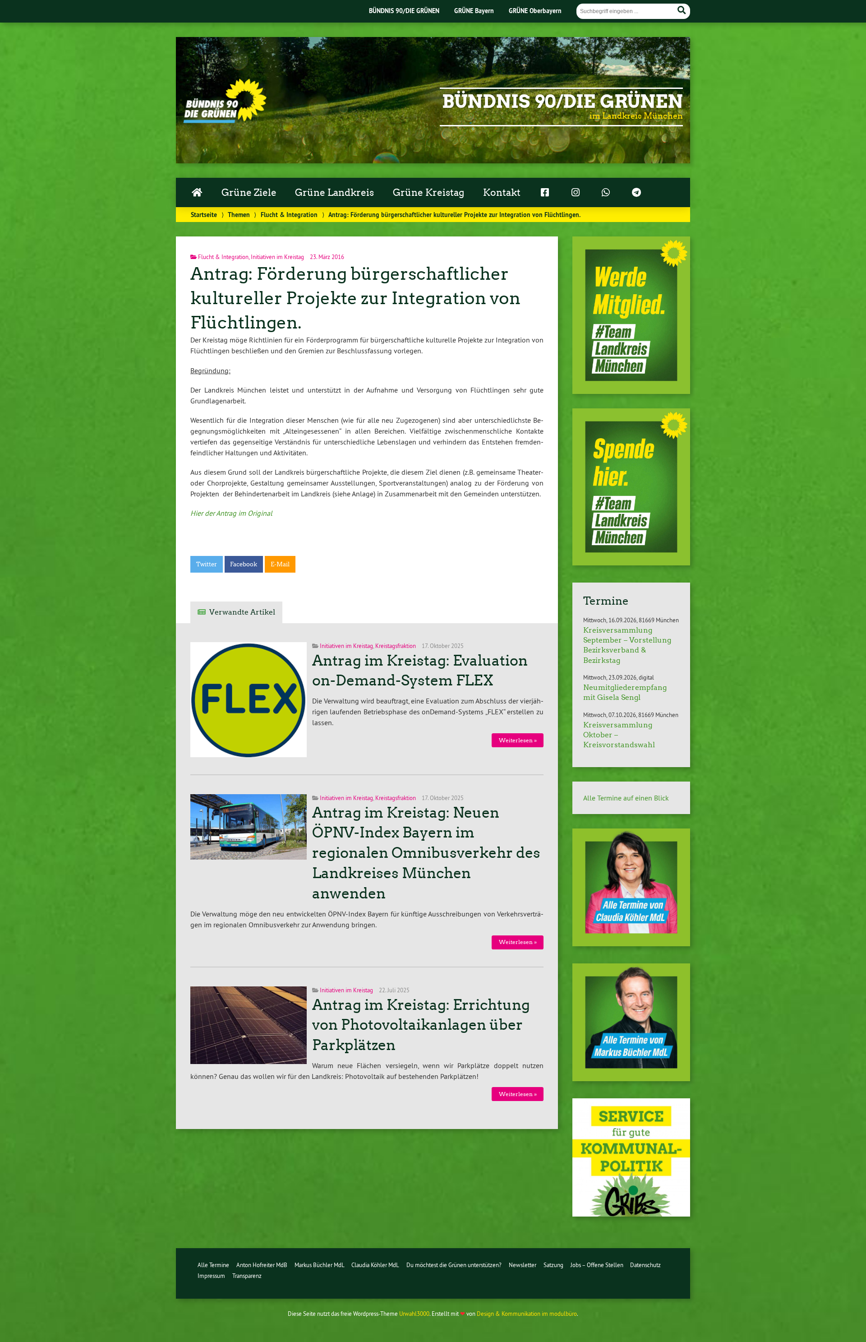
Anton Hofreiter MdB (261, 1264)
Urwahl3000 (414, 1313)
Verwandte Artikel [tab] (242, 612)
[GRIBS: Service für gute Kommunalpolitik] (631, 1213)
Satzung (553, 1264)
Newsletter (522, 1264)
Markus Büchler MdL (320, 1264)
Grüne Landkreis (334, 193)
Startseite (204, 214)
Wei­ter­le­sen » (518, 740)
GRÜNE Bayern (474, 10)
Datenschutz (645, 1264)
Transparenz (247, 1275)
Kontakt (502, 193)
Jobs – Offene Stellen (597, 1264)
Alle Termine (213, 1264)
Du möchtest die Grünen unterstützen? (454, 1264)
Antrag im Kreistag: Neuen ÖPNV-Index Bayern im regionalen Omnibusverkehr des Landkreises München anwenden (426, 853)
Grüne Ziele (248, 193)
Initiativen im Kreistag (277, 256)
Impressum (211, 1275)
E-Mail (280, 564)
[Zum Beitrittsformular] (631, 315)
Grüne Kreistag (428, 193)
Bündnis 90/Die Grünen (562, 101)
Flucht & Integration (289, 214)
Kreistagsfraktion (395, 645)
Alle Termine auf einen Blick (626, 797)
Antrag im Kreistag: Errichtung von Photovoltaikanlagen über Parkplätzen (421, 1025)
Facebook (243, 564)
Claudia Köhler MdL (375, 1264)
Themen (239, 214)
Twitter (206, 564)
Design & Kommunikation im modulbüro (527, 1313)
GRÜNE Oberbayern (535, 10)
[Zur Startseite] (225, 120)
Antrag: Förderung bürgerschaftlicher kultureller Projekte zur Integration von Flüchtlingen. (355, 298)
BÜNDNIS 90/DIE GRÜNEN (404, 10)
